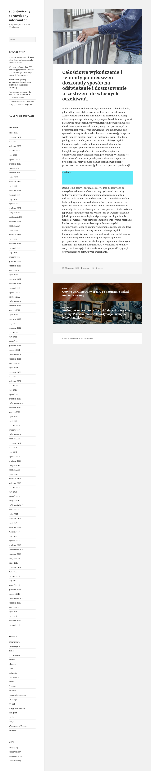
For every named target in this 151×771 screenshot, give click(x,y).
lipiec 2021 (13, 367)
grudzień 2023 (15, 261)
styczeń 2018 (14, 496)
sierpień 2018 (14, 470)
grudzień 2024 (15, 208)
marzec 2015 (14, 625)
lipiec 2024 (13, 230)
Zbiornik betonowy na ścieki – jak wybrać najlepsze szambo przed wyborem (21, 60)
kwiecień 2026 (15, 146)
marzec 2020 (14, 425)
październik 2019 (16, 434)
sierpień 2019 (14, 439)
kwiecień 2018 (15, 483)
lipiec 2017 (13, 514)
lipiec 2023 (13, 274)
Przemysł (13, 686)
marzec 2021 (14, 385)
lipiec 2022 (13, 314)
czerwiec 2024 (15, 234)
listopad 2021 (14, 350)
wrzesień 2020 (15, 407)
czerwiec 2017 (15, 518)
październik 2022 (16, 301)
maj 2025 (13, 186)
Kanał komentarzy (16, 756)
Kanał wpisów (15, 752)
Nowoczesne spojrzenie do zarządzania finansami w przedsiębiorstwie (20, 95)
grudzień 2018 (15, 461)
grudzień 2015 (15, 589)
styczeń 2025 (14, 203)
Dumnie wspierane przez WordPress (77, 338)
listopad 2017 (14, 501)
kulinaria (13, 673)
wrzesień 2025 (15, 172)
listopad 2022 (14, 297)
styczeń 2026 (14, 159)
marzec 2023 (14, 288)
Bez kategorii (14, 646)
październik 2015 (16, 598)
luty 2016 (13, 580)
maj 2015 (13, 616)
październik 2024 (16, 217)
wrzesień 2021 (15, 359)
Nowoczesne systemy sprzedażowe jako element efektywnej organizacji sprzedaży (20, 83)
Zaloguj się (13, 747)
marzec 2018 (14, 487)
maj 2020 (13, 421)
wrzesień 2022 (15, 305)
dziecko (12, 659)
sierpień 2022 (14, 310)
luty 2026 (13, 155)
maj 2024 (13, 239)
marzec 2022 (14, 332)
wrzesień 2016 (15, 554)
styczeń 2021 (14, 394)
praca (11, 681)
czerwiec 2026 (15, 137)
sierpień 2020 (14, 412)
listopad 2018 (14, 465)
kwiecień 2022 (15, 328)
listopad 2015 (14, 594)
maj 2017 (13, 523)
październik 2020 (16, 403)
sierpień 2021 (14, 363)
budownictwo (14, 655)
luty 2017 (13, 536)
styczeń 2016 (14, 585)
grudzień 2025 (15, 164)
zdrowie (12, 730)
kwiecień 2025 (15, 190)
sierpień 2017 (14, 509)
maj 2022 (13, 323)
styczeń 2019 (14, 456)
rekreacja (13, 699)
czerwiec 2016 (15, 567)
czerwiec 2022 (15, 319)
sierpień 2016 (14, 558)
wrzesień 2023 (15, 266)
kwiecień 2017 (15, 527)
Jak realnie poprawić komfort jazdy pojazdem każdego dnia (21, 103)
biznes (11, 651)
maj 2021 (13, 376)
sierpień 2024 (14, 226)
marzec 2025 (14, 195)
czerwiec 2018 (15, 478)
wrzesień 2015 (15, 603)
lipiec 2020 (13, 416)
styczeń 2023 (14, 292)
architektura (14, 642)
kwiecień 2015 (15, 620)
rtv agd (12, 704)
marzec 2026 (14, 150)
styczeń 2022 (14, 341)
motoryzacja (14, 677)
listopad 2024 (14, 212)
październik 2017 (16, 505)
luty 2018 (13, 492)
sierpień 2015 (14, 607)
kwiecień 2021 (15, 381)
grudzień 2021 (15, 345)
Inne (11, 668)
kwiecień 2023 (15, 283)
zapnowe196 (88, 268)
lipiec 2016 (13, 563)
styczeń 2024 (14, 257)
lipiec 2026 (13, 133)
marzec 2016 (14, 576)
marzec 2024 (14, 248)
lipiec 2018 (13, 474)
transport (13, 713)
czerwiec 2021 (15, 372)
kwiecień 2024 (15, 243)
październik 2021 (16, 354)
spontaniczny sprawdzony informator (19, 15)
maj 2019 (13, 447)
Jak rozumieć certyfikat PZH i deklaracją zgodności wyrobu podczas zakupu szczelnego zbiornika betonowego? (21, 71)
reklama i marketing (17, 695)
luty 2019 (13, 452)
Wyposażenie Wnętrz (18, 726)
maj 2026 (13, 141)
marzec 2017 (14, 532)
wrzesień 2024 (15, 221)
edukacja (13, 664)
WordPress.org (15, 760)
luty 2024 (13, 252)
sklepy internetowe (17, 708)
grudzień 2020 (15, 399)
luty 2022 (13, 337)
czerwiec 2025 (15, 181)
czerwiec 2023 (15, 279)
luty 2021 (13, 390)
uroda (11, 717)
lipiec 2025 (13, 177)
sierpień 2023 (14, 270)
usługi (11, 721)
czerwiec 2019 (15, 443)
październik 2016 (16, 549)
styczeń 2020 (14, 430)
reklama (12, 690)
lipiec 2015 (13, 611)
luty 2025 (13, 199)
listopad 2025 (14, 168)
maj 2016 (13, 572)
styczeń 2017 (14, 540)
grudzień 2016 (15, 545)
